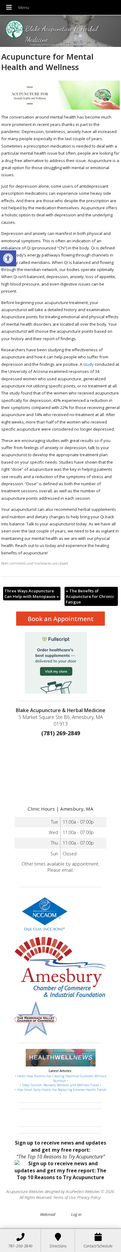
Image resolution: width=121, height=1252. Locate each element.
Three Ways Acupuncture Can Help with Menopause (31, 593)
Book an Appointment (61, 619)
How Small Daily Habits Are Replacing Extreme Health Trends (61, 1089)
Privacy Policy (89, 1197)
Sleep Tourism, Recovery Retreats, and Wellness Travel (60, 1085)
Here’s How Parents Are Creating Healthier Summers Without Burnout (61, 1078)
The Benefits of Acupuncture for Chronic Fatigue (90, 596)
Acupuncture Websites (25, 1191)
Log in (76, 1214)
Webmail (47, 1214)
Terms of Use (64, 1197)
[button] (8, 258)
